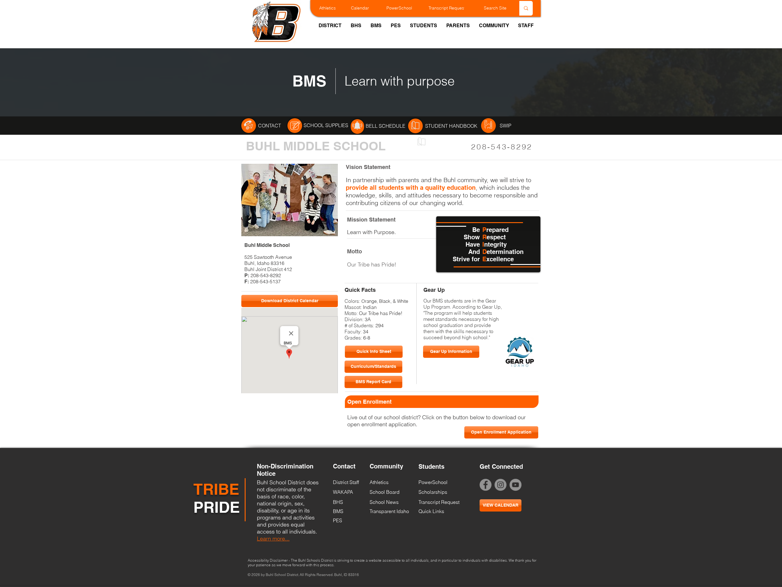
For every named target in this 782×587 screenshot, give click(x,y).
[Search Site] (526, 8)
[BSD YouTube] (515, 485)
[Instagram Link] (500, 485)
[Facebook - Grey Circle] (485, 485)
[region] (248, 125)
